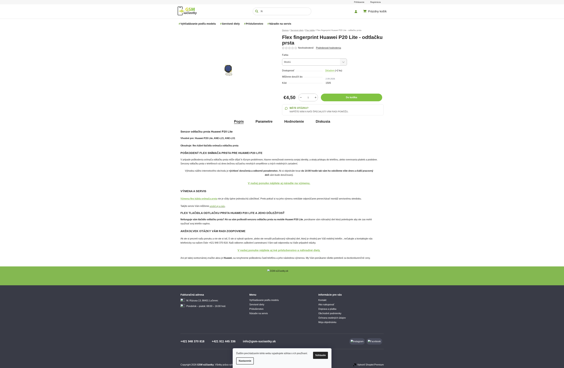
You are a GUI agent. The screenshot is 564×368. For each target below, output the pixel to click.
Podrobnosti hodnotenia (328, 48)
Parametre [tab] (264, 121)
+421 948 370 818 (192, 341)
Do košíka (351, 97)
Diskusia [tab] (323, 121)
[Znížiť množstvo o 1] (301, 97)
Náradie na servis (258, 313)
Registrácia (375, 2)
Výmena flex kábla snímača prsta (198, 198)
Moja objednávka (327, 322)
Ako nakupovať (326, 304)
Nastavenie (245, 361)
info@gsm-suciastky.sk (259, 341)
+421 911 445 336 (223, 341)
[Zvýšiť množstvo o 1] (315, 97)
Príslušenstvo (256, 309)
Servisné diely (256, 304)
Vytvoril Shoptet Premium (370, 364)
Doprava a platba (327, 309)
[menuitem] (198, 24)
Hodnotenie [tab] (294, 121)
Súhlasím (320, 355)
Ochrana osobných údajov (332, 318)
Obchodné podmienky (329, 313)
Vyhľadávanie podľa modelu (264, 300)
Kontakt (322, 300)
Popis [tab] (239, 121)
